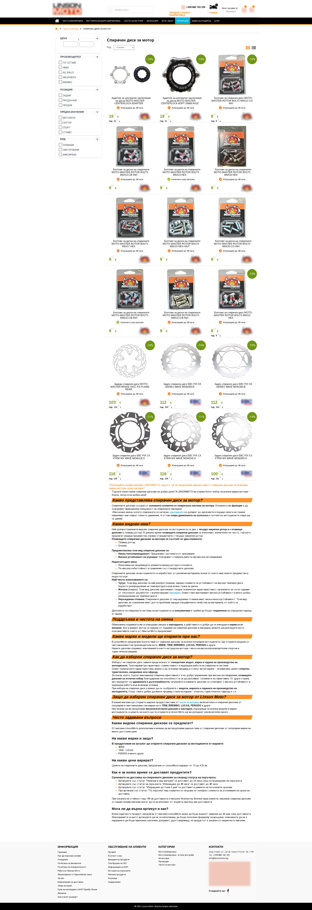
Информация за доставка (70, 882)
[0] (244, 9)
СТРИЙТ (67, 132)
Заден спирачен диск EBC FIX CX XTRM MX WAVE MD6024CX (182, 457)
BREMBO (67, 82)
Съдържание (114, 882)
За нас (61, 878)
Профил (112, 852)
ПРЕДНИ (67, 105)
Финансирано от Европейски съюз (75, 874)
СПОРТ (67, 127)
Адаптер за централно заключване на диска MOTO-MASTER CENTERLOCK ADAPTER (131, 101)
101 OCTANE (69, 62)
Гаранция (62, 852)
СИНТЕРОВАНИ (71, 150)
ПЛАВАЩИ (68, 145)
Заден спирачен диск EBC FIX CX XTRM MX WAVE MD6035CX (233, 457)
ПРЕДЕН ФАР (70, 100)
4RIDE (66, 67)
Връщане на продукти (119, 859)
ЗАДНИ (67, 95)
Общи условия (65, 885)
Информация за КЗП (118, 867)
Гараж (213, 13)
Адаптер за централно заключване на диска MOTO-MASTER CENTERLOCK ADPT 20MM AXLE (181, 101)
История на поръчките (119, 871)
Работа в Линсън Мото (69, 871)
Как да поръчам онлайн (69, 856)
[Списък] (254, 48)
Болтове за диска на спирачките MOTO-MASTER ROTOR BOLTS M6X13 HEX (181, 172)
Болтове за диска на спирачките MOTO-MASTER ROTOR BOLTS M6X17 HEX (130, 244)
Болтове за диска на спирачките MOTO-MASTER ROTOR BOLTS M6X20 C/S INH (232, 244)
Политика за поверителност (72, 867)
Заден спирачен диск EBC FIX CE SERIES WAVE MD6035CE (182, 385)
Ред (109, 47)
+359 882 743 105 (195, 7)
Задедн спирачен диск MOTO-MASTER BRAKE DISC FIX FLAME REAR (129, 387)
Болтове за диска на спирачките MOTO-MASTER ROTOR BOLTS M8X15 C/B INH (130, 315)
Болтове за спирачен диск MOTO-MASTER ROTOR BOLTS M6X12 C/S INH (232, 101)
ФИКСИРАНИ (69, 154)
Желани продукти (117, 874)
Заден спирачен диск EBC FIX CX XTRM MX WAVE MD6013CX (131, 457)
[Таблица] (248, 48)
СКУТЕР (67, 122)
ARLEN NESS (69, 77)
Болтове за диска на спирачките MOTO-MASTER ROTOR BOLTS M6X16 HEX (232, 172)
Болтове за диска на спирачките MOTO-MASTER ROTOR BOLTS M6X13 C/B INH (130, 172)
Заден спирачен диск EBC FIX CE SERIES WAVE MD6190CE (233, 385)
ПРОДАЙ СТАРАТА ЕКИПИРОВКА (179, 13)
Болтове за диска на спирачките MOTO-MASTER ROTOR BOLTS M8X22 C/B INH (181, 315)
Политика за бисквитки (69, 863)
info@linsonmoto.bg (218, 858)
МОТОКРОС (69, 118)
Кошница (112, 878)
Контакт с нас (115, 856)
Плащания (63, 859)
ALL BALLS (68, 72)
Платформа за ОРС (117, 863)
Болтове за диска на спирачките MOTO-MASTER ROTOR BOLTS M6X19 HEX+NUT (181, 244)
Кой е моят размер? (68, 897)
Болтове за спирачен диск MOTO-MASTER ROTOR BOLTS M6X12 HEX (233, 315)
